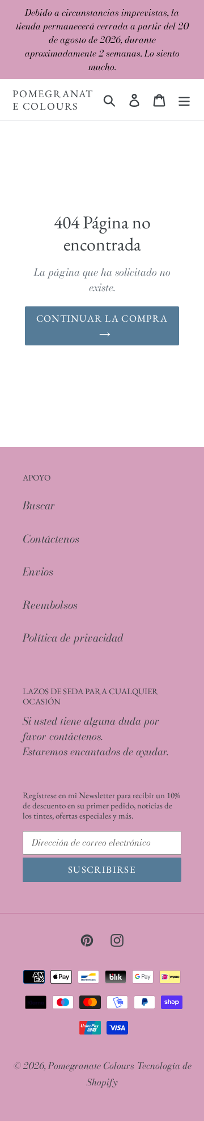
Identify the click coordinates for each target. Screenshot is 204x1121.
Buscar (39, 505)
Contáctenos (51, 539)
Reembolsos (50, 605)
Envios (38, 572)
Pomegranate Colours (53, 100)
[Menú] (184, 100)
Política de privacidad (73, 638)
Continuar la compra (102, 318)
